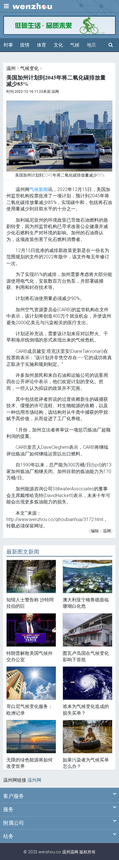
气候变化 (29, 68)
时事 (8, 45)
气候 (74, 45)
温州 (11, 68)
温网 (74, 852)
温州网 (34, 780)
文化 (58, 45)
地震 (91, 45)
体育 (41, 45)
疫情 (24, 45)
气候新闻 (38, 189)
